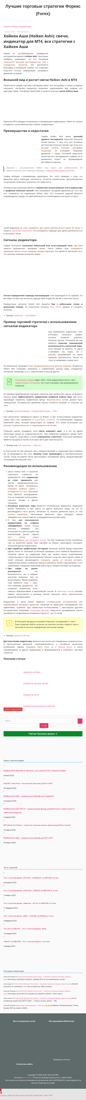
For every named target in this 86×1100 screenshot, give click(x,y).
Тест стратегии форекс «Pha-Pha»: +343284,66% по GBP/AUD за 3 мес (31, 878)
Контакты (18, 1077)
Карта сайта (67, 1077)
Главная (7, 26)
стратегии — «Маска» (31, 445)
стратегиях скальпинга (21, 230)
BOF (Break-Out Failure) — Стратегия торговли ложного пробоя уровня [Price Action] (37, 825)
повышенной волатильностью (60, 170)
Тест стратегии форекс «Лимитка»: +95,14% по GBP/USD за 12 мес (30, 903)
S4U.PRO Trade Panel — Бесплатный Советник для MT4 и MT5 (28, 783)
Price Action (55, 307)
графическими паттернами (27, 383)
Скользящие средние (25, 380)
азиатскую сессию (65, 591)
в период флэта (63, 647)
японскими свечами (39, 610)
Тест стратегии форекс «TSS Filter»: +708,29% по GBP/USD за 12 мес (31, 891)
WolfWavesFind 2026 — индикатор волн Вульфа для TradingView (29, 796)
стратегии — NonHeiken (25, 315)
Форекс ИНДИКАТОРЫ (21, 26)
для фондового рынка (35, 540)
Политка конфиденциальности (46, 1077)
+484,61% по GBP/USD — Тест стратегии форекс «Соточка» (27, 941)
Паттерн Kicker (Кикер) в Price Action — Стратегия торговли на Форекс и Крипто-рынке (42, 984)
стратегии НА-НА (21, 635)
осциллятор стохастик (45, 419)
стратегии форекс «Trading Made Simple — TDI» (35, 411)
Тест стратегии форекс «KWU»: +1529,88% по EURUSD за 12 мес (29, 916)
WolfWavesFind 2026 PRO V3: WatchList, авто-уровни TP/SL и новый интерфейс (35, 771)
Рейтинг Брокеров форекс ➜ (43, 734)
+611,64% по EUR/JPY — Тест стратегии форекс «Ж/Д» (25, 929)
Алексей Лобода (23, 32)
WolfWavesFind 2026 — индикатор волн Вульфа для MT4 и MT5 (28, 838)
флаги (27, 371)
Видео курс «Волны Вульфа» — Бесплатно (31, 1005)
